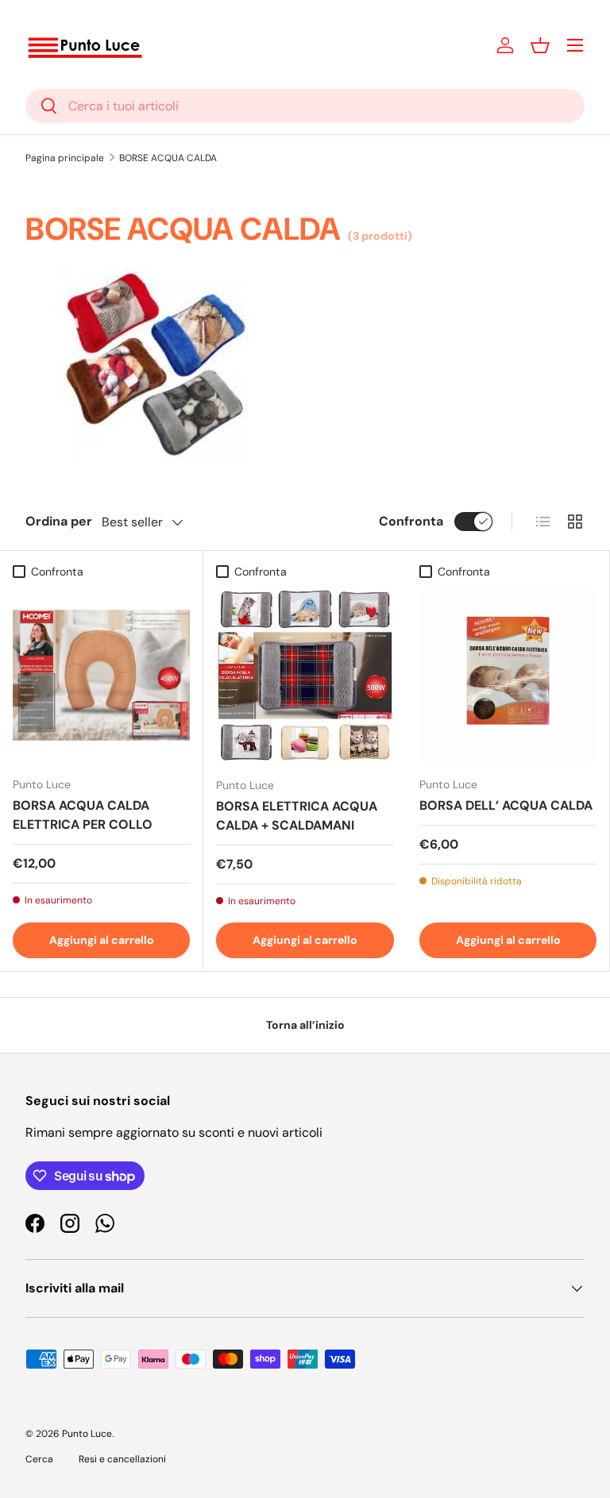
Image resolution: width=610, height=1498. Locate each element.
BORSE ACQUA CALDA (168, 158)
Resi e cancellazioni (122, 1459)
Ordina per (58, 521)
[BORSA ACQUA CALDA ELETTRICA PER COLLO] (101, 675)
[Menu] (575, 45)
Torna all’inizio (305, 1025)
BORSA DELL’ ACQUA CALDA (506, 805)
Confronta (411, 521)
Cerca (39, 1459)
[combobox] (305, 106)
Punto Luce (87, 1433)
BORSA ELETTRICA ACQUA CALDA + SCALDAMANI (296, 816)
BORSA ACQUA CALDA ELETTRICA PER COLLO (82, 815)
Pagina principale (64, 158)
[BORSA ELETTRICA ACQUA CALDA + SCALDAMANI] (305, 675)
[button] (540, 45)
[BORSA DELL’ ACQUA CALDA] (507, 675)
